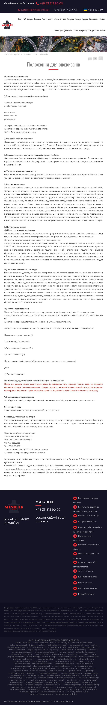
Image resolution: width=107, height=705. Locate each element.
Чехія (44, 18)
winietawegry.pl (18, 687)
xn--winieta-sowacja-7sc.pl (41, 694)
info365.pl (28, 654)
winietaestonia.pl (74, 680)
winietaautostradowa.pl (88, 678)
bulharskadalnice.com (57, 645)
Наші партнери (85, 582)
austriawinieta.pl (40, 642)
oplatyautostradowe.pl (66, 659)
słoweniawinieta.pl (19, 668)
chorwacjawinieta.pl (16, 647)
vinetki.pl (31, 673)
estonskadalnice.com (85, 652)
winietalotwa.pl (16, 682)
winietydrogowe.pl (64, 687)
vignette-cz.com (88, 668)
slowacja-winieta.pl (84, 664)
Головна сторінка (12, 54)
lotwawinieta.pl (49, 657)
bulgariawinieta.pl (37, 645)
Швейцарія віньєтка (87, 577)
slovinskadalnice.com (64, 664)
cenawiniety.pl (76, 645)
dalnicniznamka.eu (17, 650)
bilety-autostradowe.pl (82, 642)
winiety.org (48, 687)
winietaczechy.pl (56, 680)
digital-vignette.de (36, 650)
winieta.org (31, 678)
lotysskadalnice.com (67, 657)
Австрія (30, 18)
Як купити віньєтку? (87, 521)
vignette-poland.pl (38, 671)
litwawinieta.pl (74, 654)
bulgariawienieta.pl (18, 645)
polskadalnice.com (22, 661)
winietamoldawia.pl (34, 682)
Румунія (85, 18)
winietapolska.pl (72, 682)
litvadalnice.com (42, 654)
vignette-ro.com (57, 671)
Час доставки (93, 30)
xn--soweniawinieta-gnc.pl (52, 692)
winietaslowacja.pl (34, 685)
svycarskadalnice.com (62, 666)
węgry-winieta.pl (89, 689)
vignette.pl (89, 671)
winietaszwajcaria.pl (72, 685)
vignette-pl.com (20, 671)
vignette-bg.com (70, 668)
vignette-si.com (74, 671)
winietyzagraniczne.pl (53, 689)
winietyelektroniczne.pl (85, 687)
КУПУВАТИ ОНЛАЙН (67, 10)
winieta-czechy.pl (36, 675)
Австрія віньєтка (85, 571)
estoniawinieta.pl (66, 652)
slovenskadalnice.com (42, 664)
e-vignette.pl (53, 650)
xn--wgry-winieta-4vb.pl (77, 692)
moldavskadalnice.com (23, 659)
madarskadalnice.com (89, 657)
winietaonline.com (53, 682)
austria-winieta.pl (23, 642)
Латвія (63, 18)
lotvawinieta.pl (33, 657)
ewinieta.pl (16, 654)
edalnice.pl (94, 650)
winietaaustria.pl (45, 678)
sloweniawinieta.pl (41, 666)
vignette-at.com (52, 668)
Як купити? (22, 18)
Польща (78, 18)
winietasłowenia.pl (91, 685)
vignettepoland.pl (16, 673)
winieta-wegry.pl (89, 675)
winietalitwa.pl (90, 680)
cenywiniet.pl (91, 645)
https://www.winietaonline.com (61, 80)
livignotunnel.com (16, 657)
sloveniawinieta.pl (22, 664)
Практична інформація (88, 516)
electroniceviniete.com (45, 652)
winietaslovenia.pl (15, 685)
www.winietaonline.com (25, 132)
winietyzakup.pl (73, 689)
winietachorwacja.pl (37, 680)
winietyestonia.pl (17, 689)
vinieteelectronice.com (71, 673)
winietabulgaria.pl (18, 680)
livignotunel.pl (89, 654)
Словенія (102, 18)
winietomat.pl (34, 687)
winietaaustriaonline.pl (65, 678)
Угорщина (68, 30)
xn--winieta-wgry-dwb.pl (66, 694)
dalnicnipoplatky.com (90, 647)
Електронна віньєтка (87, 588)
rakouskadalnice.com (42, 661)
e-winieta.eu (67, 650)
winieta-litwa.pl (53, 675)
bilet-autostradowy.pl (59, 642)
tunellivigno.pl (36, 668)
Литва (56, 18)
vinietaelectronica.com (48, 673)
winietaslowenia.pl (52, 685)
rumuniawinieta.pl (63, 661)
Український (94, 10)
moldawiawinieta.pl (45, 659)
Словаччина (93, 18)
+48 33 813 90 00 (51, 3)
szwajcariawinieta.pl (83, 666)
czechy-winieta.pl (35, 647)
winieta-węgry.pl (15, 678)
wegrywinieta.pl (91, 673)
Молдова (70, 18)
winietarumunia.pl (89, 682)
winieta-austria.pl (18, 675)
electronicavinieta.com (22, 652)
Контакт (103, 30)
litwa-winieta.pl (58, 654)
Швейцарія (59, 30)
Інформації (83, 30)
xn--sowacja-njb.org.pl (28, 692)
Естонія (50, 18)
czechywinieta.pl (53, 647)
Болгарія (37, 18)
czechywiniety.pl (70, 647)
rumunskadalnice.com (83, 661)
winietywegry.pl (34, 689)
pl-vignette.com (86, 659)
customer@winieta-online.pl (34, 10)
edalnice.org (80, 650)
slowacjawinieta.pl (23, 666)
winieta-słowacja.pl (70, 675)
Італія (75, 30)
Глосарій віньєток (86, 594)
